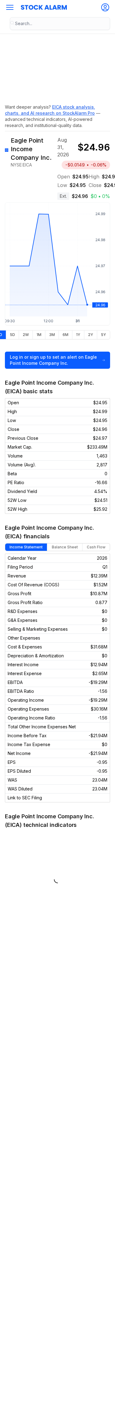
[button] (10, 7)
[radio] (12, 335)
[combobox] (60, 23)
